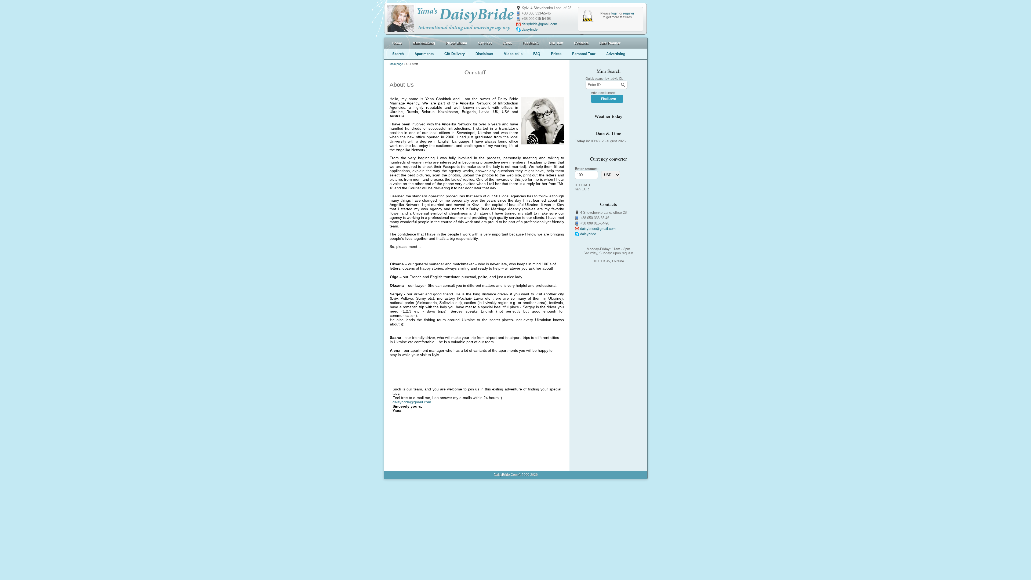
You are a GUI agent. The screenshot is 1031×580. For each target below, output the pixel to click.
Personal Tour (584, 54)
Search (398, 54)
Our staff (556, 43)
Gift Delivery (454, 54)
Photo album (456, 43)
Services (485, 43)
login (615, 13)
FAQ (536, 54)
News (507, 43)
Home (397, 43)
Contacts (581, 43)
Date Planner (609, 43)
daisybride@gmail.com (539, 24)
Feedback (530, 43)
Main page (396, 64)
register (628, 13)
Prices (556, 54)
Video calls (513, 54)
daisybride (530, 29)
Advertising (615, 54)
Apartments (424, 54)
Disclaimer (484, 54)
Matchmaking (424, 43)
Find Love (608, 99)
